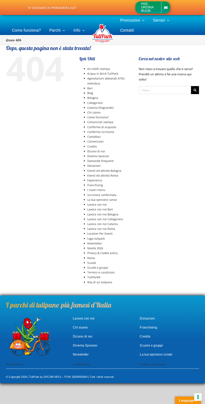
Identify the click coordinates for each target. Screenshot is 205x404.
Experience (94, 180)
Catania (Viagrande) (100, 108)
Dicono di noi (96, 151)
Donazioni (94, 166)
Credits (92, 146)
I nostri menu (96, 190)
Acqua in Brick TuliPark (102, 73)
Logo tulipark (96, 238)
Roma (91, 258)
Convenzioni (95, 141)
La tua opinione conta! (102, 200)
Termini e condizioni (101, 272)
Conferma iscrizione (100, 132)
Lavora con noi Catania (102, 224)
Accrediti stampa (98, 69)
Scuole (91, 263)
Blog (90, 93)
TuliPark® (93, 277)
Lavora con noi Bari (100, 209)
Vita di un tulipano (99, 282)
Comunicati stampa (100, 122)
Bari (90, 88)
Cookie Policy (81, 364)
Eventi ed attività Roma (102, 175)
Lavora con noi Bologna (102, 214)
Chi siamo (93, 112)
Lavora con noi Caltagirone (105, 219)
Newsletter (94, 243)
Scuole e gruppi (97, 267)
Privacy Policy (14, 364)
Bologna (92, 98)
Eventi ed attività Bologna (104, 171)
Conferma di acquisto (101, 127)
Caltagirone (95, 103)
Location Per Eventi (100, 233)
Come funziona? (98, 117)
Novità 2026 (95, 248)
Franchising (95, 185)
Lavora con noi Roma (101, 229)
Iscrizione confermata (101, 195)
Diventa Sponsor (98, 156)
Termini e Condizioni (153, 364)
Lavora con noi (97, 204)
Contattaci (94, 137)
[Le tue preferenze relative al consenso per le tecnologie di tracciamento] (198, 397)
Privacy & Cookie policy (102, 253)
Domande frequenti (100, 161)
